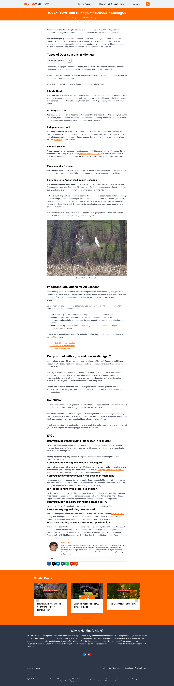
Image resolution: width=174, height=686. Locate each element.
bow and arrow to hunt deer (83, 118)
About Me (137, 4)
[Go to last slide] (37, 599)
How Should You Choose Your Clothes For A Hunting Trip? (49, 607)
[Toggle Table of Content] (69, 61)
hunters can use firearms (90, 154)
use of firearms (117, 514)
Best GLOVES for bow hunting (62, 343)
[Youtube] (52, 559)
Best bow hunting (57, 346)
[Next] (136, 599)
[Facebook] (49, 559)
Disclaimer (129, 668)
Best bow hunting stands (60, 348)
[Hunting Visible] (37, 4)
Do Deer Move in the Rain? (123, 604)
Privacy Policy (140, 668)
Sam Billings (73, 18)
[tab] (82, 618)
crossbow (58, 140)
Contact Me (118, 668)
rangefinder (70, 346)
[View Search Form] (148, 4)
